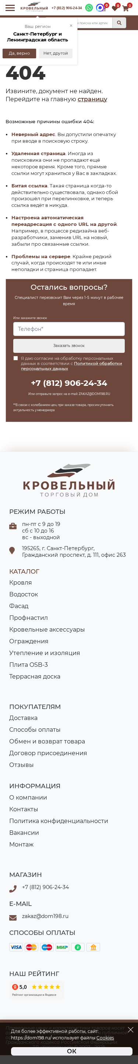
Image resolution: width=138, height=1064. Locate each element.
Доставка (23, 717)
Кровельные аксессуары (47, 629)
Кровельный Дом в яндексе (36, 990)
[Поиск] (119, 22)
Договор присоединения (48, 753)
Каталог (24, 571)
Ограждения (29, 641)
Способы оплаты (35, 729)
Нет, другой (55, 53)
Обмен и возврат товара (47, 741)
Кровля (20, 582)
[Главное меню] (10, 7)
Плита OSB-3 (28, 664)
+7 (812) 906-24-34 (67, 8)
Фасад (18, 606)
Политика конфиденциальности (58, 821)
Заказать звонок (69, 345)
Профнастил (28, 617)
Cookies (105, 1038)
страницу (92, 99)
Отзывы (21, 764)
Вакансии (24, 832)
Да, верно (19, 53)
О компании (28, 797)
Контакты (23, 809)
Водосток (23, 594)
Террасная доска (34, 676)
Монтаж (21, 844)
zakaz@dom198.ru (45, 916)
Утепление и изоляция (44, 653)
